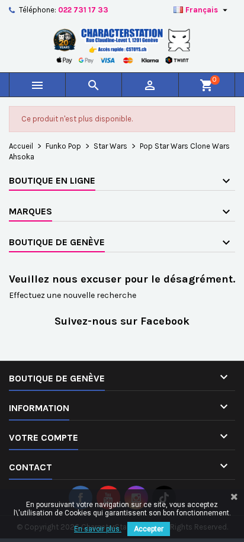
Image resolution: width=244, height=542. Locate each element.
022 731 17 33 (83, 9)
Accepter (148, 529)
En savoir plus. (97, 529)
